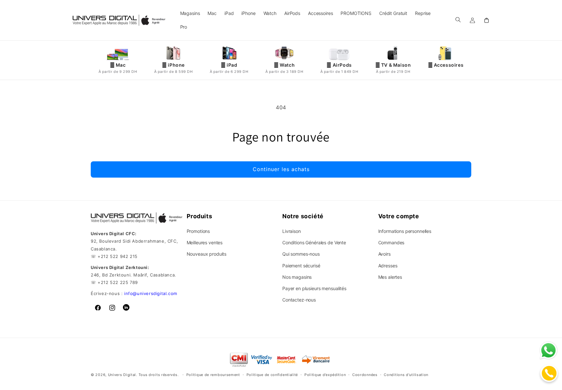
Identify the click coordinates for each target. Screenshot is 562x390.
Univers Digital (122, 375)
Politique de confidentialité (272, 374)
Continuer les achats (281, 169)
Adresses (387, 265)
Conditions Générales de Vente (314, 242)
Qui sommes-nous (301, 254)
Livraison (291, 231)
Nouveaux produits (207, 254)
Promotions (198, 231)
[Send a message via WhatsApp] (548, 350)
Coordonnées (365, 374)
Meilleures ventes (205, 242)
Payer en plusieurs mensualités (314, 288)
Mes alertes (390, 277)
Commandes (391, 242)
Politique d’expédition (325, 374)
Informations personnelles (405, 231)
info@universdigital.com (150, 293)
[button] (458, 19)
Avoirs (384, 254)
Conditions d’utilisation (406, 374)
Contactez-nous (299, 300)
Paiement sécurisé (301, 265)
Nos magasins (297, 277)
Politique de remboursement (213, 374)
